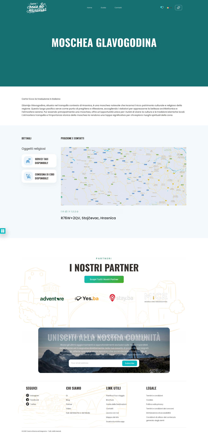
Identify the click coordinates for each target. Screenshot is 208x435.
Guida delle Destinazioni (116, 404)
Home (89, 7)
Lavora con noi (112, 413)
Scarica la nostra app (115, 421)
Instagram (34, 395)
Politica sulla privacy (154, 404)
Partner (69, 404)
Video (68, 408)
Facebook (34, 400)
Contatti (118, 7)
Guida (103, 7)
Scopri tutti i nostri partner (104, 279)
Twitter (33, 404)
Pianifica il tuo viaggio (115, 395)
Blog (68, 400)
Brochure (110, 400)
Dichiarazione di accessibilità (158, 413)
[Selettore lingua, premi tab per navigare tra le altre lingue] (169, 7)
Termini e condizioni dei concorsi (160, 408)
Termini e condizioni (154, 395)
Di (67, 395)
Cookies (149, 400)
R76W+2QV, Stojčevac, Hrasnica (88, 218)
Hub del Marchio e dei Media (78, 413)
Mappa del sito (112, 417)
